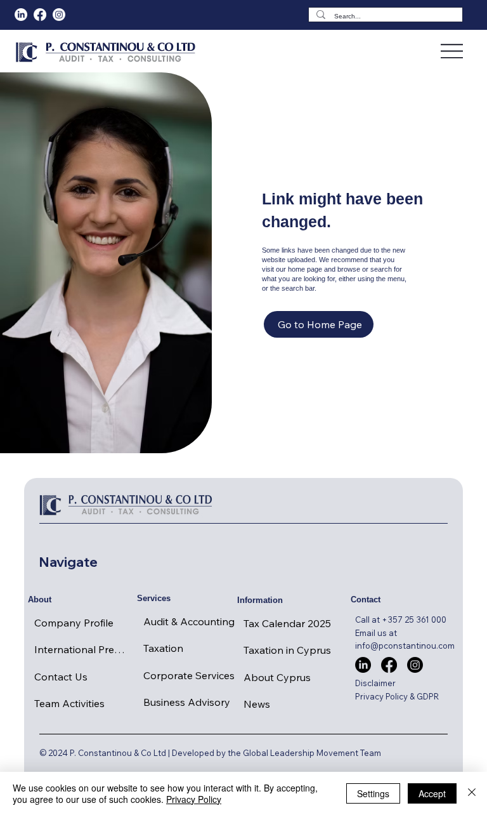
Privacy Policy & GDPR (397, 696)
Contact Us (61, 676)
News (257, 704)
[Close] (471, 793)
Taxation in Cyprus (287, 650)
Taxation (163, 648)
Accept (432, 793)
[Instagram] (415, 665)
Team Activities (69, 703)
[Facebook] (40, 14)
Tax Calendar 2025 (287, 623)
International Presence (81, 649)
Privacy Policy (193, 799)
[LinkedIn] (21, 14)
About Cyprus (277, 677)
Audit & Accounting (189, 621)
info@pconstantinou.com (405, 645)
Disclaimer (375, 683)
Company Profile (74, 622)
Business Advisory (186, 702)
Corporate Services (189, 675)
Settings (373, 793)
